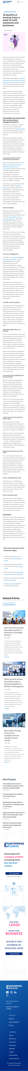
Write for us (12, 1038)
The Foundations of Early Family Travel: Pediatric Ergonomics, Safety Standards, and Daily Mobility (13, 786)
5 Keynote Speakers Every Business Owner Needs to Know (13, 795)
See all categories (14, 1022)
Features (11, 1019)
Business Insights (10, 11)
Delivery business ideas (11, 583)
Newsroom (12, 1045)
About (11, 1035)
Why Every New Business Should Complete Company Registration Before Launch (12, 825)
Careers (11, 1052)
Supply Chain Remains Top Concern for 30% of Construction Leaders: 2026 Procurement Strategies (14, 815)
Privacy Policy (13, 1055)
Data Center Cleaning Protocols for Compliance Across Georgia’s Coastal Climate (12, 735)
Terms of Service (14, 1058)
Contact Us (12, 1042)
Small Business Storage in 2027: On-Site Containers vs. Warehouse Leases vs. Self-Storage (13, 804)
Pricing (11, 1025)
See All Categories (9, 604)
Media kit (12, 1048)
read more (6, 656)
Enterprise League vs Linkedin (12, 1008)
